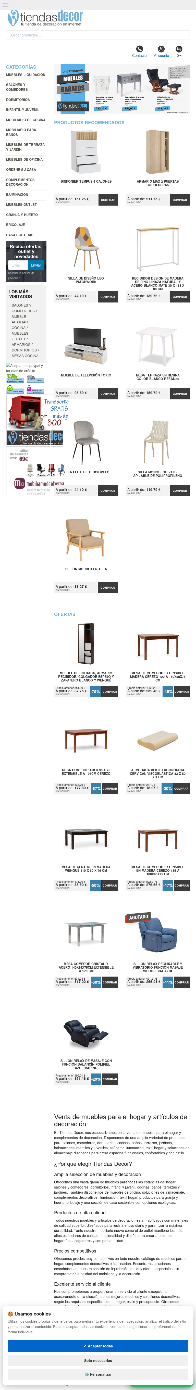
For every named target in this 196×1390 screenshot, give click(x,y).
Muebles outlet (21, 204)
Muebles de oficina (24, 159)
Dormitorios (18, 99)
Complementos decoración (20, 182)
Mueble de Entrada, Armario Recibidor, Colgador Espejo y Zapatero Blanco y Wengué (86, 676)
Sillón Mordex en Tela (86, 569)
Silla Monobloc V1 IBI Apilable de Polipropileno (157, 474)
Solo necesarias (98, 1360)
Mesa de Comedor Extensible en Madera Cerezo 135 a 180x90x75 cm (157, 870)
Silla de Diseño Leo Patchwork (86, 280)
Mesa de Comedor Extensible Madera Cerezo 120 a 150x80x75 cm (158, 676)
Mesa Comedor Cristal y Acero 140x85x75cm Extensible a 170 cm (86, 967)
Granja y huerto (22, 214)
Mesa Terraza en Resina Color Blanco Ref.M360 (158, 377)
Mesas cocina (25, 355)
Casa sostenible (22, 234)
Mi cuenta (161, 55)
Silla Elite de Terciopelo (86, 472)
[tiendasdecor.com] (45, 17)
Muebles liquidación (25, 74)
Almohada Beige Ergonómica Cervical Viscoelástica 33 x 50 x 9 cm (158, 773)
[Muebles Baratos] (122, 89)
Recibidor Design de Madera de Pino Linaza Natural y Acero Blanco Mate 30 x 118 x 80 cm (157, 281)
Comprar (108, 200)
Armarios (21, 344)
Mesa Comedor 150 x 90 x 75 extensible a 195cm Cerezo (86, 772)
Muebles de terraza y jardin (25, 147)
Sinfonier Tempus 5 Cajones (86, 182)
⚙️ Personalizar (98, 1374)
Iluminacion (17, 194)
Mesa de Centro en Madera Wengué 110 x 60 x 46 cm (86, 869)
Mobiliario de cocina (25, 119)
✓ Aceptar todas (98, 1346)
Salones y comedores (17, 87)
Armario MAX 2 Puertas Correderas (158, 183)
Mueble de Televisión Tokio (86, 375)
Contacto (139, 55)
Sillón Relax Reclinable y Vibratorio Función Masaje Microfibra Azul (158, 967)
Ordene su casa (21, 169)
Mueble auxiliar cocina (20, 322)
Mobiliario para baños (21, 132)
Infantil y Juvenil (22, 109)
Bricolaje (15, 224)
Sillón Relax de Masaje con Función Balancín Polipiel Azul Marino (86, 1064)
